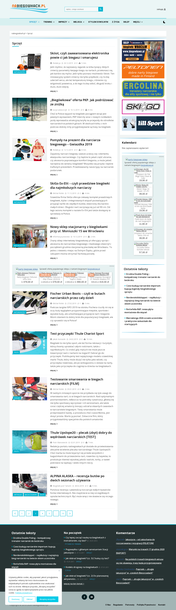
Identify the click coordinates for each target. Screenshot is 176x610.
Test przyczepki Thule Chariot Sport (77, 333)
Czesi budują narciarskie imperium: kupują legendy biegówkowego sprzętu (142, 288)
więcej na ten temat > (74, 583)
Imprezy (62, 22)
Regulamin (118, 605)
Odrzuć (30, 599)
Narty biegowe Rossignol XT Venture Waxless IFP (100, 278)
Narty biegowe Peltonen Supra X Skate (76, 278)
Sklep (126, 22)
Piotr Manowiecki (60, 442)
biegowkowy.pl (94, 269)
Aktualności (19, 72)
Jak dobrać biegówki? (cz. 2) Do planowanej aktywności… (86, 577)
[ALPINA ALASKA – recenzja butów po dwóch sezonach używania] (29, 485)
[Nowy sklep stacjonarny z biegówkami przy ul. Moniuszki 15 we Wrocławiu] (29, 236)
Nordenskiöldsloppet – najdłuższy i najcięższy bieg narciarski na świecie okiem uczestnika (142, 300)
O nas (108, 605)
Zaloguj (160, 9)
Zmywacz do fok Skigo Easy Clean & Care (143, 176)
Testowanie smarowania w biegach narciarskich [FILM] (76, 381)
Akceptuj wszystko (47, 599)
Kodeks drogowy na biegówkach (82, 567)
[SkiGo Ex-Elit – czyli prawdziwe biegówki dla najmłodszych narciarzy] (29, 192)
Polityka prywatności (23, 593)
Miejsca (77, 22)
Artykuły (18, 495)
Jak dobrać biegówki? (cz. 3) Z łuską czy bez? (87, 558)
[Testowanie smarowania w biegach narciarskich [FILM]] (29, 388)
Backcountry (31, 495)
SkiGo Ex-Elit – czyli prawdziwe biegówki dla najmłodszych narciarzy (80, 185)
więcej (53, 91)
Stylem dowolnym (98, 22)
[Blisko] (59, 570)
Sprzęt (33, 22)
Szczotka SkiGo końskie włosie (143, 248)
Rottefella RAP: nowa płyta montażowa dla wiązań (138, 311)
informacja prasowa (61, 236)
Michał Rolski (58, 193)
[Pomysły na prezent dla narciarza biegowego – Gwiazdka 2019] (29, 149)
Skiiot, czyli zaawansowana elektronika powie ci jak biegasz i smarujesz (79, 55)
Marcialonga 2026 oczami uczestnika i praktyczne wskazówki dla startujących (143, 321)
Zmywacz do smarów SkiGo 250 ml (143, 234)
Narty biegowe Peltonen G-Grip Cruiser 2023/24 (51, 278)
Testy (16, 352)
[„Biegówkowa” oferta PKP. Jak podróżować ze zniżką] (29, 109)
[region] (33, 586)
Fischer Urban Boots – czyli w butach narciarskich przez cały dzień (77, 295)
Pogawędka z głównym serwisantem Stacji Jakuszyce (86, 551)
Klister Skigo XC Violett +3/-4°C (143, 190)
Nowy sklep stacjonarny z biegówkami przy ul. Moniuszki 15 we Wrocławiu (79, 229)
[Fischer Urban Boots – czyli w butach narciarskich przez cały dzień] (29, 303)
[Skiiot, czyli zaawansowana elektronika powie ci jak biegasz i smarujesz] (29, 62)
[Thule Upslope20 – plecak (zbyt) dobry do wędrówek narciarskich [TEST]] (29, 442)
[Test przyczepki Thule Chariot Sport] (29, 343)
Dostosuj (15, 599)
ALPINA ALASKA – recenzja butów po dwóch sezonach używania (77, 478)
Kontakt (161, 605)
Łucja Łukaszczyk (60, 110)
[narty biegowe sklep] (27, 269)
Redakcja (56, 63)
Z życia (115, 22)
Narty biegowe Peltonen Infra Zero (27, 278)
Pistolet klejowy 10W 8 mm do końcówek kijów (143, 206)
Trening (47, 22)
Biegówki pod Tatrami (62, 486)
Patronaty (129, 605)
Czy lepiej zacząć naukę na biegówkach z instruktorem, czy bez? (85, 539)
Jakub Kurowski (59, 339)
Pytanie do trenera (73, 544)
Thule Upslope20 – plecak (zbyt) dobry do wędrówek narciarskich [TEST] (81, 434)
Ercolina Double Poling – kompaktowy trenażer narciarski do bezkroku (142, 277)
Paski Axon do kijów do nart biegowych (143, 220)
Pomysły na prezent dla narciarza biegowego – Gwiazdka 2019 (75, 142)
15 (63, 513)
